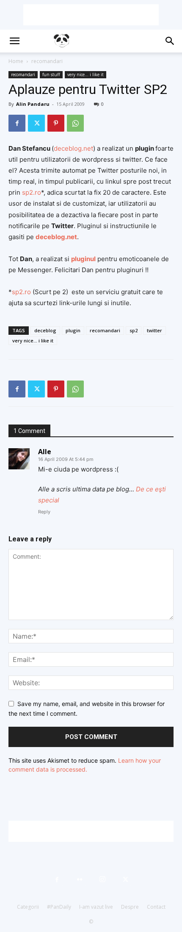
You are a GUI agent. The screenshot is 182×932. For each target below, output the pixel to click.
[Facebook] (16, 123)
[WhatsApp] (75, 123)
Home (15, 61)
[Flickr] (79, 879)
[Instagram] (102, 879)
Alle (44, 451)
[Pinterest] (55, 123)
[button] (14, 41)
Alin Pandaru (33, 104)
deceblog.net (73, 148)
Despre (130, 906)
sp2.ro (31, 192)
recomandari (47, 61)
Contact (156, 906)
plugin (73, 330)
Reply (44, 512)
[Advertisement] (91, 14)
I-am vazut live (96, 906)
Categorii (28, 906)
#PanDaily (59, 906)
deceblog (45, 330)
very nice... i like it (85, 74)
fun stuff (51, 74)
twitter (154, 330)
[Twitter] (36, 123)
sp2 (134, 330)
